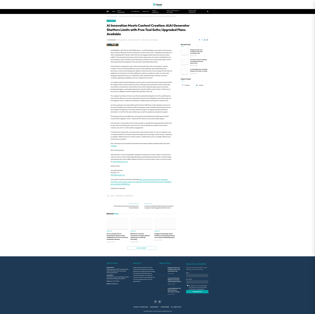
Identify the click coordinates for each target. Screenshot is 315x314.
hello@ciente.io (114, 283)
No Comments (146, 40)
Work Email (189, 279)
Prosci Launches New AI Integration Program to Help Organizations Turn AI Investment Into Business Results (117, 236)
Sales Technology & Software (173, 11)
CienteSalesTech (112, 40)
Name (188, 273)
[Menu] (108, 11)
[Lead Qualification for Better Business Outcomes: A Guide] (185, 71)
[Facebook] (101, 54)
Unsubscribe (165, 307)
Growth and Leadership (192, 11)
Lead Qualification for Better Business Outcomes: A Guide (199, 70)
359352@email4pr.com (118, 175)
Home (114, 11)
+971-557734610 (115, 281)
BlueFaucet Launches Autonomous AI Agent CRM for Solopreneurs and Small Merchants (140, 236)
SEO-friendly (119, 195)
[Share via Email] (207, 40)
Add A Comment (141, 248)
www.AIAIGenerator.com (120, 161)
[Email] (101, 67)
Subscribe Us (154, 307)
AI (108, 195)
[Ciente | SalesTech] (157, 4)
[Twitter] (101, 58)
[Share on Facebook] (199, 40)
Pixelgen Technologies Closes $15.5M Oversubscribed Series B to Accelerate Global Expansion (164, 235)
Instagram (114, 146)
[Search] (207, 11)
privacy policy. (200, 289)
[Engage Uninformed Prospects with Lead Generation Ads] (185, 52)
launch (112, 195)
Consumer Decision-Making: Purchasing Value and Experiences (198, 61)
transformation (129, 195)
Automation (135, 11)
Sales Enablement (121, 11)
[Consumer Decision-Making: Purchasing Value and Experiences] (185, 61)
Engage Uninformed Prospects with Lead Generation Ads (196, 51)
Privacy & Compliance (141, 307)
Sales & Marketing (155, 11)
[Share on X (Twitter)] (202, 40)
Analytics (146, 11)
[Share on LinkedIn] (204, 40)
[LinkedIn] (101, 63)
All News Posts (176, 307)
